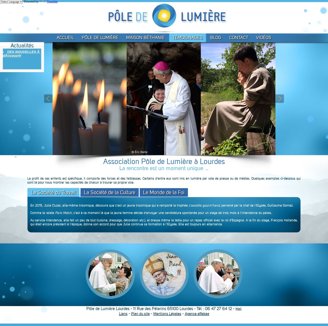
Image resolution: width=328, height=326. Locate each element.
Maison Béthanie (145, 37)
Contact (238, 37)
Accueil (65, 37)
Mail (239, 309)
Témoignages (188, 37)
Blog (216, 37)
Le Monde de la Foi (163, 192)
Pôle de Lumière (100, 37)
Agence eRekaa (197, 313)
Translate (52, 1)
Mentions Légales (167, 313)
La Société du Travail (53, 192)
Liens (123, 313)
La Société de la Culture (109, 192)
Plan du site (140, 313)
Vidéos (263, 37)
